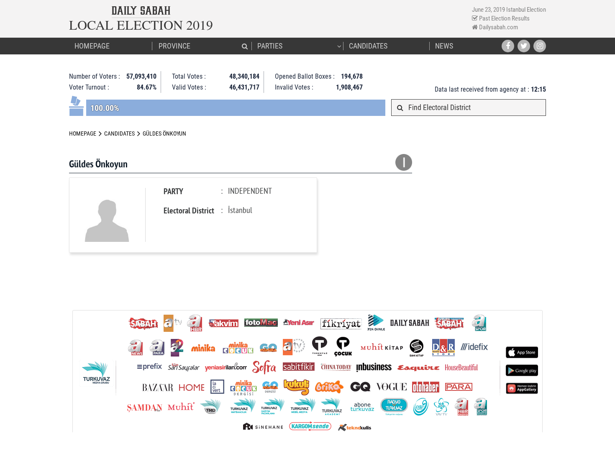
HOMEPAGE (92, 45)
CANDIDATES (368, 45)
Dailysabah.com (498, 27)
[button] (245, 46)
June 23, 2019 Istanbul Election (509, 10)
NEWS (444, 45)
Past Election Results (504, 18)
